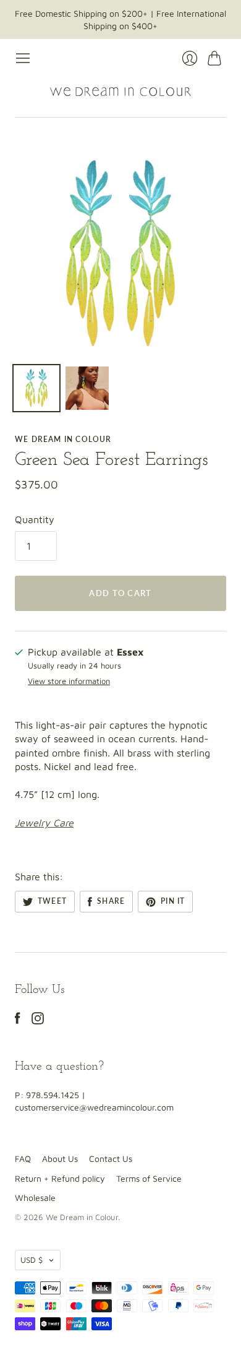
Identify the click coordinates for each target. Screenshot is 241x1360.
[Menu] (23, 58)
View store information (69, 681)
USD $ (31, 1260)
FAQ (23, 1158)
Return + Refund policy (60, 1178)
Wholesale (35, 1197)
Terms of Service (149, 1178)
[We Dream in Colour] (120, 91)
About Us (60, 1158)
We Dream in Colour (63, 439)
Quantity (34, 519)
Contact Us (110, 1158)
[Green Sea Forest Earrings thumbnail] (36, 388)
